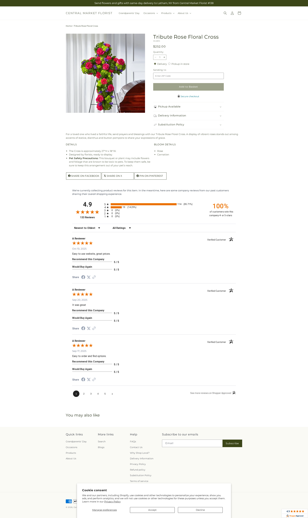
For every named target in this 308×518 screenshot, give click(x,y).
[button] (150, 13)
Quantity (158, 52)
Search (102, 441)
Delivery (162, 63)
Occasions (71, 447)
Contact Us (136, 447)
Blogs (101, 447)
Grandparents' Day (76, 441)
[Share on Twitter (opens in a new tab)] (89, 277)
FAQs (133, 441)
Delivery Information (141, 458)
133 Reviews (91, 217)
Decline (200, 509)
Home (69, 26)
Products (71, 452)
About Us (71, 458)
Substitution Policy (140, 475)
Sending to (164, 70)
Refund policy (137, 469)
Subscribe (232, 443)
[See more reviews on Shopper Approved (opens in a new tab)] (94, 277)
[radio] (154, 204)
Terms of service (139, 481)
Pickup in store (180, 63)
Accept (152, 509)
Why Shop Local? (140, 452)
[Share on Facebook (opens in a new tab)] (83, 277)
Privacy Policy (112, 501)
